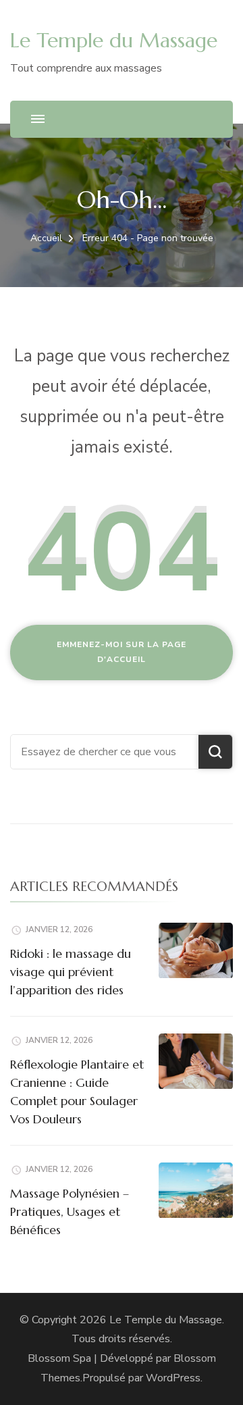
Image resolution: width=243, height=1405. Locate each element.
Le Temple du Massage (113, 40)
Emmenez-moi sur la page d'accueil (121, 652)
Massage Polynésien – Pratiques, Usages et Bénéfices (69, 1211)
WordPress (173, 1378)
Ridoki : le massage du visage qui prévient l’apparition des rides (70, 972)
